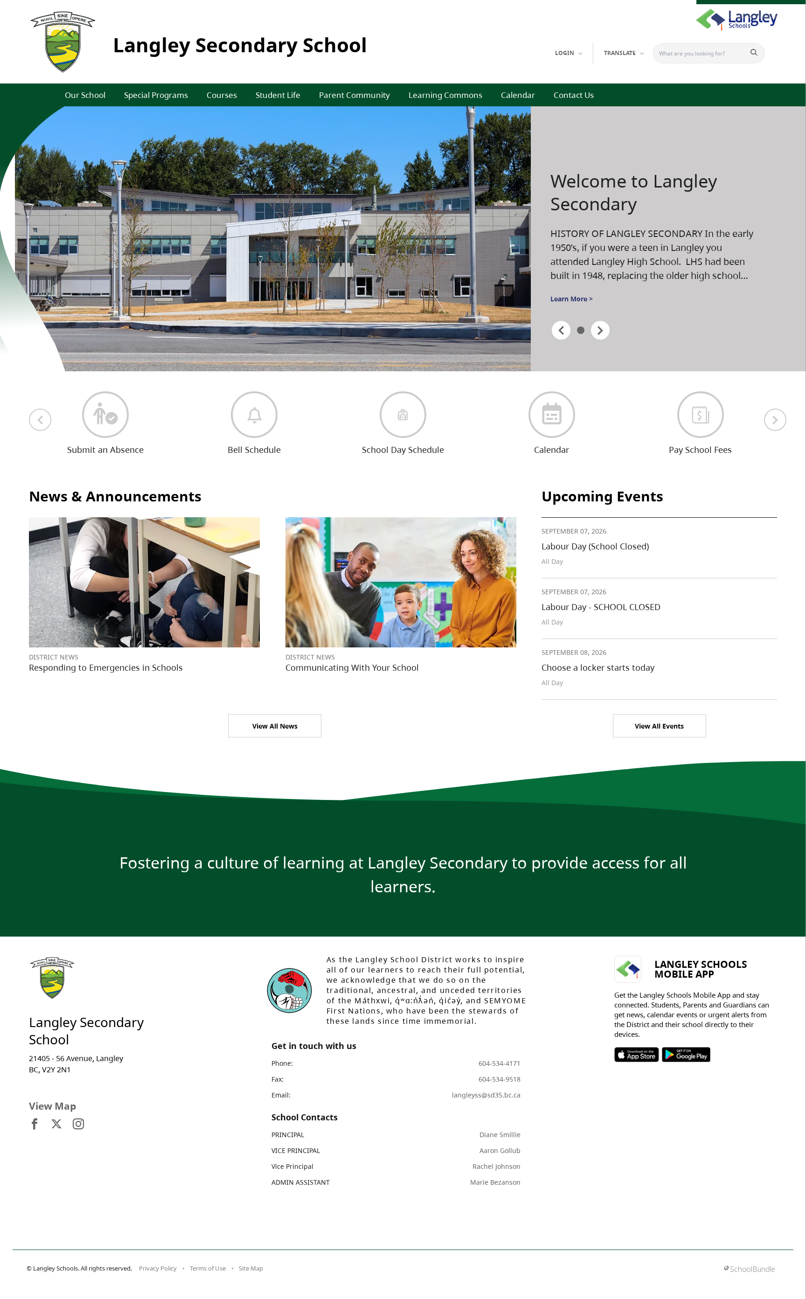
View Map (52, 1105)
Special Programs (156, 95)
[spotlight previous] (561, 330)
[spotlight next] (600, 330)
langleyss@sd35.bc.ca (486, 1095)
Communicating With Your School (352, 667)
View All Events (659, 726)
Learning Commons (445, 95)
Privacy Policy (158, 1268)
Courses (222, 95)
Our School (85, 95)
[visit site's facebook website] (34, 1124)
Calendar (518, 95)
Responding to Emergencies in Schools (106, 667)
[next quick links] (775, 420)
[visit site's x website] (56, 1124)
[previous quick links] (40, 420)
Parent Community (354, 95)
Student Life (278, 95)
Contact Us (574, 95)
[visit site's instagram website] (78, 1124)
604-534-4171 (500, 1063)
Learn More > (571, 298)
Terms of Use (208, 1268)
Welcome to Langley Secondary (633, 192)
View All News (275, 726)
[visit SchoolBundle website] (749, 1270)
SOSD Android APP (685, 1054)
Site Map (251, 1268)
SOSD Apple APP (636, 1054)
